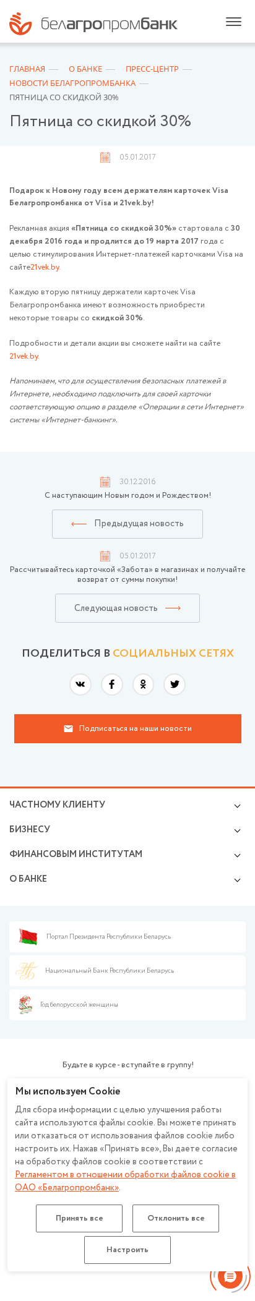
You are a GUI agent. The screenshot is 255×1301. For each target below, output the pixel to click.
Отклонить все (176, 1218)
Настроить (127, 1250)
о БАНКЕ (28, 879)
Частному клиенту (57, 805)
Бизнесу (29, 830)
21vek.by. (45, 267)
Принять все (79, 1218)
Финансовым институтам (75, 854)
